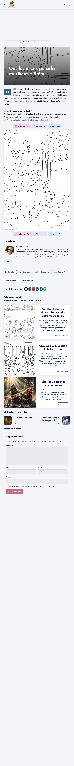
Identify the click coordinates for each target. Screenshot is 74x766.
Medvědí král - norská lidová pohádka (49, 419)
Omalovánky (17, 42)
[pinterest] (33, 289)
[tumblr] (41, 289)
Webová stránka (12, 477)
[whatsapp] (44, 289)
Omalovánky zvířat (59, 272)
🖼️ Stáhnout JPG (21, 126)
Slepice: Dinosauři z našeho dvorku (53, 383)
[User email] (8, 261)
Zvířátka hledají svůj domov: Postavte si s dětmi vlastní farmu (53, 312)
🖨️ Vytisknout (55, 126)
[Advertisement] (37, 23)
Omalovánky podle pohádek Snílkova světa (33, 272)
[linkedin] (37, 289)
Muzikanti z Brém (25, 417)
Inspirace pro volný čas (60, 335)
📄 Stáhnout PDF (39, 126)
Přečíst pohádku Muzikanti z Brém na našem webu (28, 119)
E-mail (41, 467)
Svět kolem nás (63, 405)
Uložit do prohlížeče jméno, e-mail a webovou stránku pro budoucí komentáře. (31, 486)
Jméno (9, 467)
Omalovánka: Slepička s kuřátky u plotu (53, 347)
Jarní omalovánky (62, 371)
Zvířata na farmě (27, 280)
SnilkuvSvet (8, 42)
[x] (26, 289)
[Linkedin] (5, 261)
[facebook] (29, 289)
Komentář (10, 445)
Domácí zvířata (11, 280)
